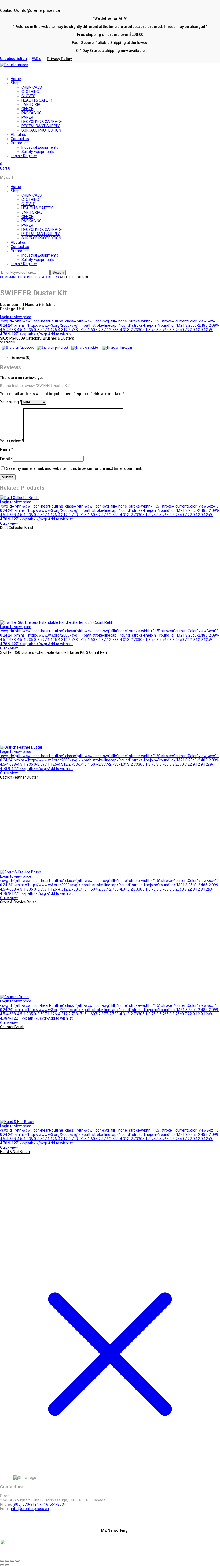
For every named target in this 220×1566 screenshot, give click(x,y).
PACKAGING (31, 221)
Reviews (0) (21, 357)
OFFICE (27, 217)
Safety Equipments (37, 259)
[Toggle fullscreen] (7, 1561)
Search (58, 273)
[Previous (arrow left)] (2, 1565)
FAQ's (36, 59)
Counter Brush (12, 1027)
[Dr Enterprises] (14, 65)
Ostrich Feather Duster (19, 777)
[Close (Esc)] (17, 1561)
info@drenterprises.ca (40, 10)
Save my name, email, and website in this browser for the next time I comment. (74, 468)
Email (6, 459)
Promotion (20, 251)
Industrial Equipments (39, 255)
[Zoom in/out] (2, 1561)
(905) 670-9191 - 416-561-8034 (39, 1504)
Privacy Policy (59, 59)
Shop (15, 191)
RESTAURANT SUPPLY (40, 234)
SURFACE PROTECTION (41, 238)
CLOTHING (30, 199)
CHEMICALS (31, 195)
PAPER (27, 225)
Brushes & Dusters (43, 277)
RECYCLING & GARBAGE (41, 229)
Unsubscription (13, 59)
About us (18, 242)
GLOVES (28, 204)
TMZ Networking (113, 1530)
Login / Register (24, 264)
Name (6, 449)
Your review (11, 441)
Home (16, 187)
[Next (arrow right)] (7, 1565)
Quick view (9, 523)
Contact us (20, 247)
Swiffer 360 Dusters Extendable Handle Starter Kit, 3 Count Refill (54, 652)
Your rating (10, 402)
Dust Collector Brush (17, 527)
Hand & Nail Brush (15, 1152)
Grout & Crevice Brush (18, 902)
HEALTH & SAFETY (37, 208)
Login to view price (15, 317)
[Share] (12, 1561)
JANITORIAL (31, 212)
